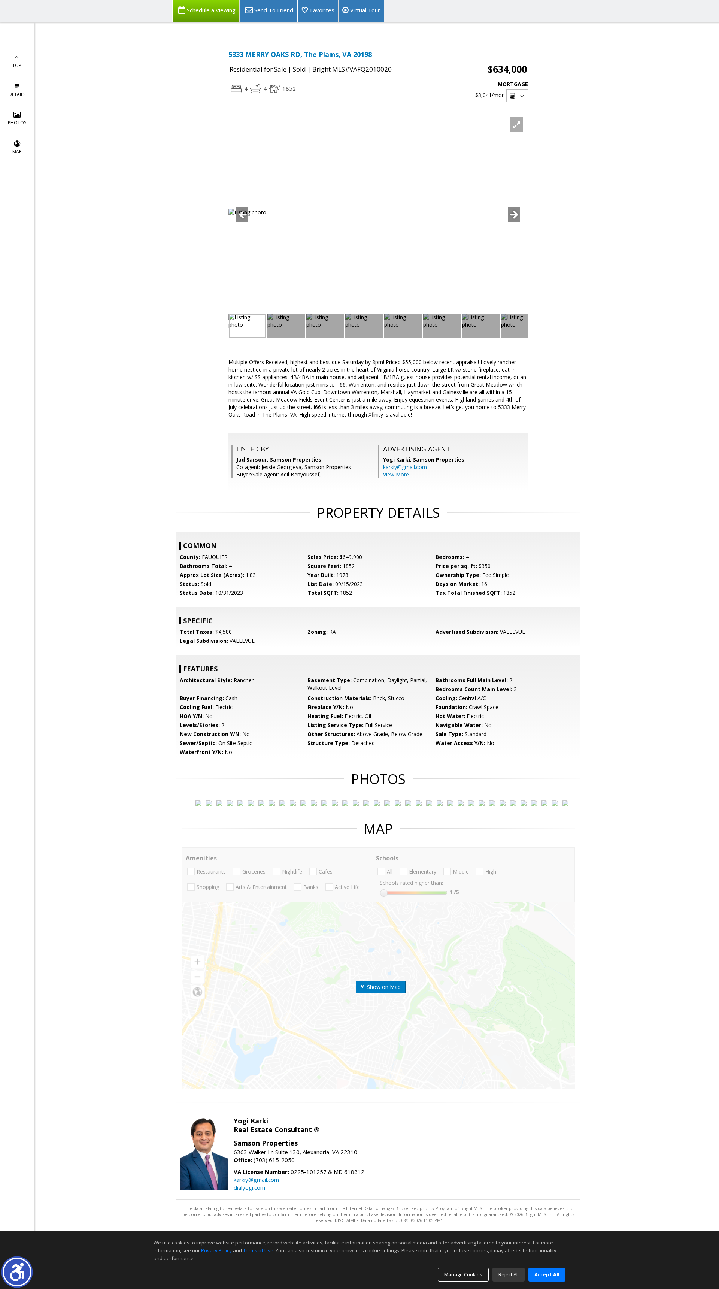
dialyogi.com (249, 1187)
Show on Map (383, 986)
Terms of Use (258, 1250)
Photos (17, 122)
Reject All (508, 1274)
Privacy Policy (216, 1250)
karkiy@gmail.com (405, 466)
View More (396, 474)
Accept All (546, 1274)
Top (16, 65)
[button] (17, 1272)
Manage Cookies (463, 1274)
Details (17, 94)
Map (17, 151)
